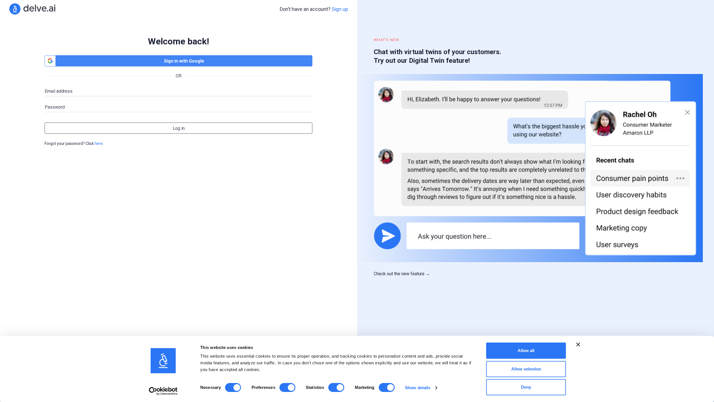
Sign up (340, 9)
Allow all (526, 350)
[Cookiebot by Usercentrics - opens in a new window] (163, 391)
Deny (526, 387)
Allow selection (526, 369)
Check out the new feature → (402, 273)
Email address (59, 91)
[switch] (287, 387)
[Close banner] (578, 344)
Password (55, 107)
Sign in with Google (184, 61)
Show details (417, 387)
